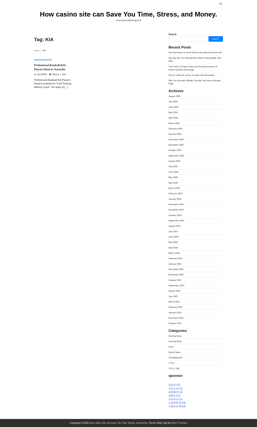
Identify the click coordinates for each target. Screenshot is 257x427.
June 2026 (173, 107)
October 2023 (175, 280)
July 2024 (173, 231)
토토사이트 (174, 384)
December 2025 (176, 139)
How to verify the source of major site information (192, 75)
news (171, 346)
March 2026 (174, 123)
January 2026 (175, 134)
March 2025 (174, 188)
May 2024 (173, 242)
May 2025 (173, 177)
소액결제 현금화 (177, 402)
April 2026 (173, 118)
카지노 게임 (174, 368)
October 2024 (175, 215)
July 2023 (173, 296)
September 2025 (176, 155)
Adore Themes (179, 423)
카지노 (172, 363)
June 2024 (173, 237)
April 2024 (173, 247)
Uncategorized (43, 60)
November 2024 (176, 210)
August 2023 (174, 291)
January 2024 (175, 264)
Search (173, 34)
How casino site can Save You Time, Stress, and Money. (128, 14)
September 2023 (176, 285)
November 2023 (176, 274)
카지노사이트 (176, 388)
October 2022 (175, 323)
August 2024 (174, 226)
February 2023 (175, 307)
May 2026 (173, 112)
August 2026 (174, 96)
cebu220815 (41, 74)
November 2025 (176, 145)
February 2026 (175, 128)
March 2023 (174, 301)
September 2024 (176, 220)
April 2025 (173, 183)
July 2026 (173, 101)
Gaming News (175, 336)
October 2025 (175, 150)
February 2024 (175, 258)
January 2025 (175, 199)
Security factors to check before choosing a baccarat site (195, 52)
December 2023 (176, 269)
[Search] (220, 3)
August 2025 (174, 161)
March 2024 (174, 253)
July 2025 (173, 166)
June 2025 (173, 172)
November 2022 (176, 318)
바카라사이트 (176, 399)
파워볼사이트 (176, 392)
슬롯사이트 (174, 395)
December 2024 (176, 204)
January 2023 (175, 312)
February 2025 (175, 193)
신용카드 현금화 (177, 406)
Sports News (174, 352)
